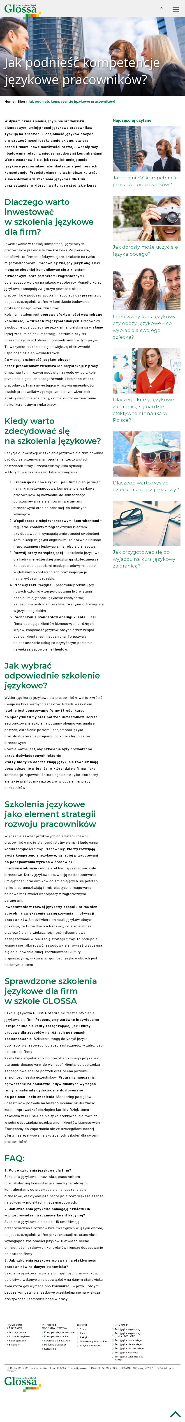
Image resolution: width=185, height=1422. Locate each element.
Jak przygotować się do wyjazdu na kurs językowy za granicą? (144, 559)
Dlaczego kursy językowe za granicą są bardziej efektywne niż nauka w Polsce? (143, 410)
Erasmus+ (14, 1344)
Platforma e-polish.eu (55, 1344)
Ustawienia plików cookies (93, 1341)
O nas (82, 1329)
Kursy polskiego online (56, 1336)
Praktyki (83, 1337)
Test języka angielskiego (128, 1329)
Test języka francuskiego (128, 1340)
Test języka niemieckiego (128, 1344)
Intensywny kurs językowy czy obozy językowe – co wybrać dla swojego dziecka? (144, 327)
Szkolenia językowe (19, 1336)
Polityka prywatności (90, 1345)
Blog (21, 101)
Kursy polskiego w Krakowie (59, 1332)
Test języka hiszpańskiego (129, 1348)
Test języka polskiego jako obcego (129, 1358)
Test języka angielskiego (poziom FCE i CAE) (128, 1335)
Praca (82, 1333)
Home (9, 101)
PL (162, 9)
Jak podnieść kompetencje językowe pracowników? (145, 181)
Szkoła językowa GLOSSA (26, 1013)
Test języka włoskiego (126, 1352)
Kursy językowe (17, 1340)
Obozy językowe (17, 1332)
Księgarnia (50, 1348)
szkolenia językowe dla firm (65, 453)
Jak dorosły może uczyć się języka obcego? (145, 250)
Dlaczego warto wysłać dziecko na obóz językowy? (146, 486)
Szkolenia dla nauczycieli (57, 1340)
